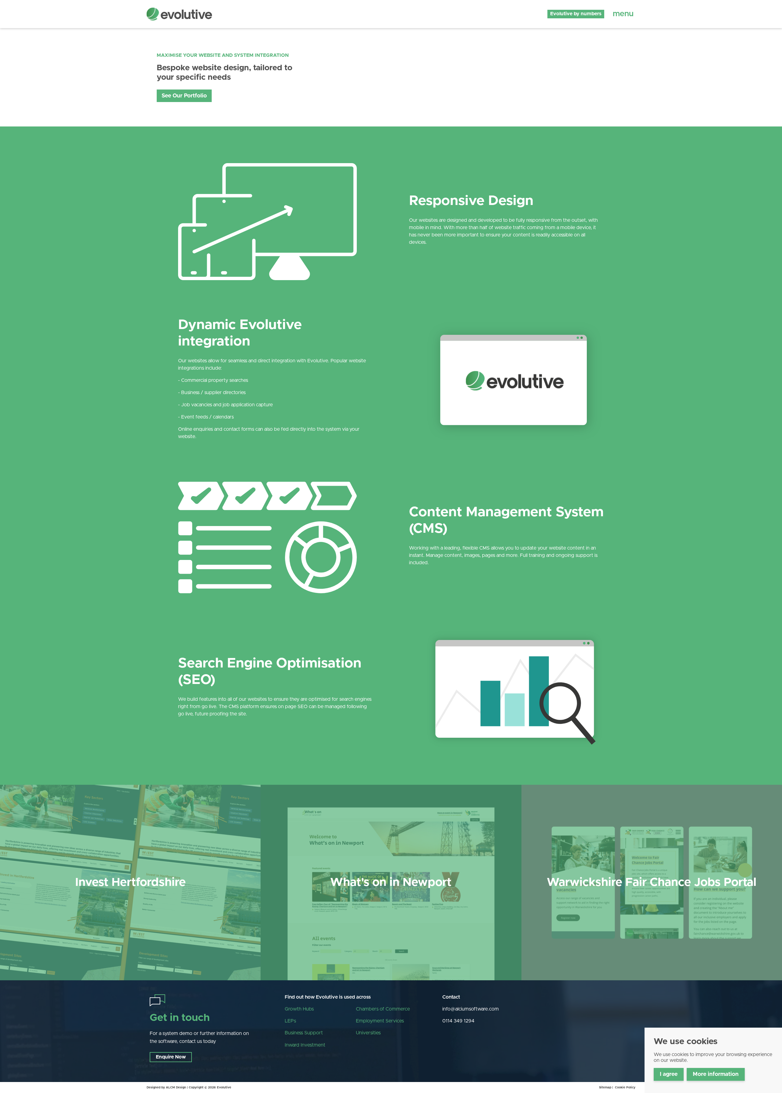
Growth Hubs (299, 1009)
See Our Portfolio (184, 96)
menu (623, 14)
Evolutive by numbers (575, 13)
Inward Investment (305, 1045)
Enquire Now (171, 1057)
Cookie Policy (625, 1087)
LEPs (290, 1020)
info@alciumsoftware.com (470, 1009)
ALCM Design (176, 1087)
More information (716, 1074)
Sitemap (605, 1087)
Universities (368, 1032)
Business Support (304, 1032)
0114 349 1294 (458, 1020)
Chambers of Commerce (383, 1009)
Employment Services (380, 1020)
